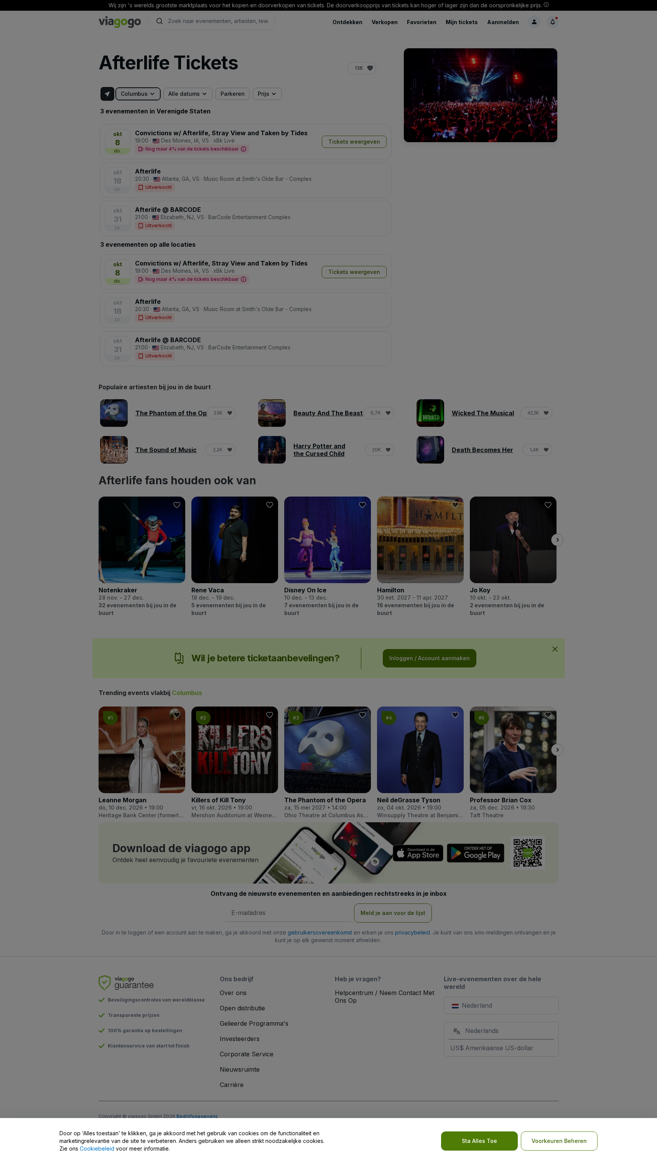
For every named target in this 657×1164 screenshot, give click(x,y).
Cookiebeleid (97, 1148)
